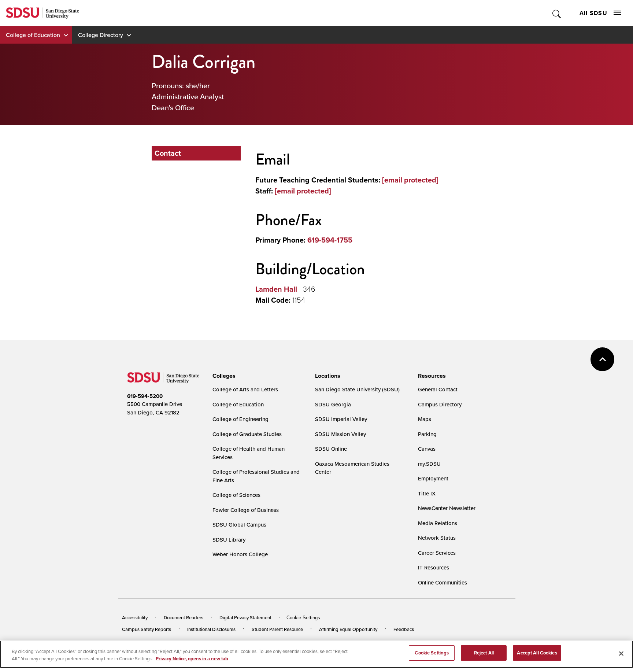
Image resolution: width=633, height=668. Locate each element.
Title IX (427, 493)
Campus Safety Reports (146, 629)
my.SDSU (429, 464)
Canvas (427, 449)
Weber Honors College (240, 554)
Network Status (437, 538)
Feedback (403, 629)
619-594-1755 (329, 240)
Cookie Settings (303, 617)
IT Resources (433, 567)
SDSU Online (331, 449)
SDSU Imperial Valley (341, 419)
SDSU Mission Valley (340, 434)
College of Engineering (240, 419)
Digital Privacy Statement (245, 617)
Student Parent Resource (277, 629)
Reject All (484, 652)
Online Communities (442, 582)
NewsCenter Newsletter (446, 508)
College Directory (100, 35)
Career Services (437, 553)
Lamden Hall (276, 289)
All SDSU (593, 13)
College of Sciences (236, 495)
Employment (433, 478)
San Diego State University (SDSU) (357, 389)
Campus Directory (440, 404)
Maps (424, 419)
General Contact (438, 389)
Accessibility (135, 617)
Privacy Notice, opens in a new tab (192, 658)
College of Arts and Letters (245, 389)
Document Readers (183, 617)
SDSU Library (228, 539)
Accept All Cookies (537, 652)
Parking (427, 434)
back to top (602, 359)
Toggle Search (557, 13)
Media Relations (437, 523)
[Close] (621, 653)
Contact (168, 153)
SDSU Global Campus (239, 524)
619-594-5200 (145, 396)
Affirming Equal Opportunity (348, 629)
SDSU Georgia (333, 404)
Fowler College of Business (245, 510)
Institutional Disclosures (211, 629)
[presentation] (223, 376)
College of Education (33, 35)
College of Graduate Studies (247, 434)
